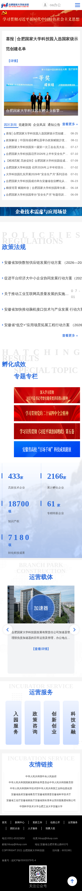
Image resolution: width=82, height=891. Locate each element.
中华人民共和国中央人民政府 (41, 776)
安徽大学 (57, 806)
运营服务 (73, 822)
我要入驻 (50, 828)
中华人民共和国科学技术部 (24, 788)
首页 (4, 822)
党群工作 (37, 822)
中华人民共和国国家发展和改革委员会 (29, 782)
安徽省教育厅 (30, 794)
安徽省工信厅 (13, 800)
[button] (61, 117)
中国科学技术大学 (29, 806)
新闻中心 (19, 822)
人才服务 (32, 828)
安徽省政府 (17, 794)
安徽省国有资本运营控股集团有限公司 (55, 800)
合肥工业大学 (46, 806)
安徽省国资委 (44, 794)
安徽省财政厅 (28, 800)
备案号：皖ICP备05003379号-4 (19, 860)
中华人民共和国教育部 (61, 782)
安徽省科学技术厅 (61, 794)
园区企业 (15, 828)
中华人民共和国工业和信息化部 (55, 788)
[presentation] (8, 629)
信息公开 (55, 822)
